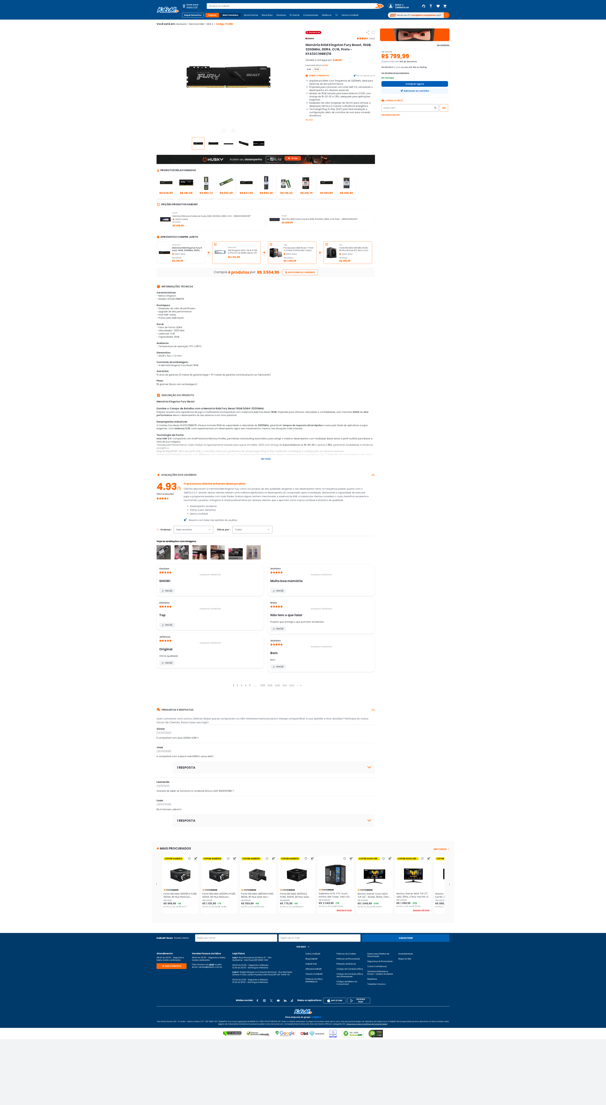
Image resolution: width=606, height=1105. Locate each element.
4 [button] (246, 685)
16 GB (316, 69)
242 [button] (291, 685)
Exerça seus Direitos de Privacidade (378, 955)
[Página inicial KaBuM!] (168, 10)
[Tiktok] (292, 1000)
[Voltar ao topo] (303, 1011)
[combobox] (293, 6)
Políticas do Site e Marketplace (314, 980)
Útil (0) (168, 590)
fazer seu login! (199, 722)
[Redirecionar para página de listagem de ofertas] (414, 34)
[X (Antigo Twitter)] (271, 1000)
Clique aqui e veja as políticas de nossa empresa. (366, 1024)
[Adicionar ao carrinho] (196, 859)
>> (300, 685)
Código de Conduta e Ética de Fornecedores (349, 975)
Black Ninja (267, 15)
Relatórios (372, 979)
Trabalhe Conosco (376, 984)
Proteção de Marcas (346, 963)
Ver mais (309, 119)
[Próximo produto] (449, 884)
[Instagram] (264, 1000)
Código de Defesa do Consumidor (346, 982)
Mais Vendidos (230, 15)
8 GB (309, 69)
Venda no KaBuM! (350, 15)
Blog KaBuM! (312, 958)
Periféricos (327, 15)
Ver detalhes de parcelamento (395, 73)
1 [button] (233, 685)
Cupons (212, 15)
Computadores (310, 15)
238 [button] (262, 685)
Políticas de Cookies (346, 953)
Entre (398, 4)
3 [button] (241, 685)
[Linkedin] (285, 1000)
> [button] (297, 685)
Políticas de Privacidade (348, 958)
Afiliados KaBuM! (314, 969)
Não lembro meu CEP (390, 115)
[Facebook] (257, 1000)
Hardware (281, 15)
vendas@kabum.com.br (210, 967)
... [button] (255, 685)
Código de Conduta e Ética (349, 969)
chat (211, 964)
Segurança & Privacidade (379, 961)
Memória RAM (197, 24)
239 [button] (269, 685)
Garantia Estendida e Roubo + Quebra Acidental (380, 972)
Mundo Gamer (251, 15)
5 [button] (250, 685)
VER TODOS (440, 849)
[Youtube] (278, 1000)
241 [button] (284, 685)
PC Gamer (294, 15)
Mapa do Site (404, 958)
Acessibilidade (405, 953)
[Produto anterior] (156, 884)
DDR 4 (211, 24)
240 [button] (277, 685)
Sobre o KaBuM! (313, 953)
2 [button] (237, 685)
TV (336, 15)
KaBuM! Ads (311, 963)
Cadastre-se (402, 7)
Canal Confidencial (377, 966)
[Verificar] (232, 1033)
